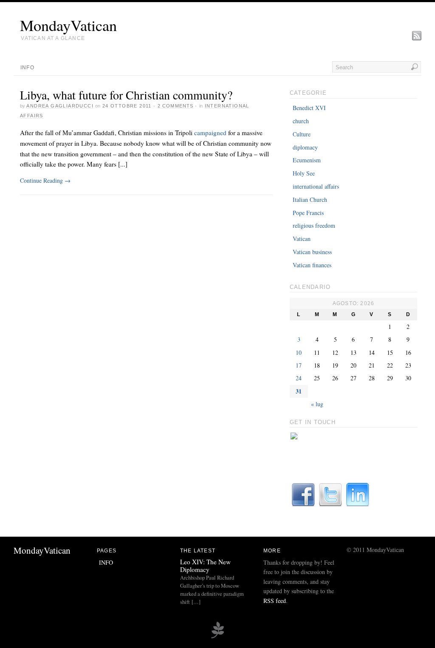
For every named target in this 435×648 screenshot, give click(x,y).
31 (299, 391)
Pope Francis (308, 213)
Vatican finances (312, 265)
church (301, 121)
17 (299, 365)
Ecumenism (307, 160)
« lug (317, 404)
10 (299, 352)
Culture (302, 134)
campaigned (210, 132)
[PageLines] (217, 637)
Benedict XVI (309, 108)
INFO (27, 68)
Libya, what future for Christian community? (126, 95)
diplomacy (305, 147)
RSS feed (274, 601)
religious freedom (314, 225)
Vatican (302, 239)
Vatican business (312, 252)
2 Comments (175, 105)
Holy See (304, 173)
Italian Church (310, 199)
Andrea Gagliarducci (59, 105)
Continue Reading (45, 180)
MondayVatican (68, 25)
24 (299, 378)
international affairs (316, 186)
